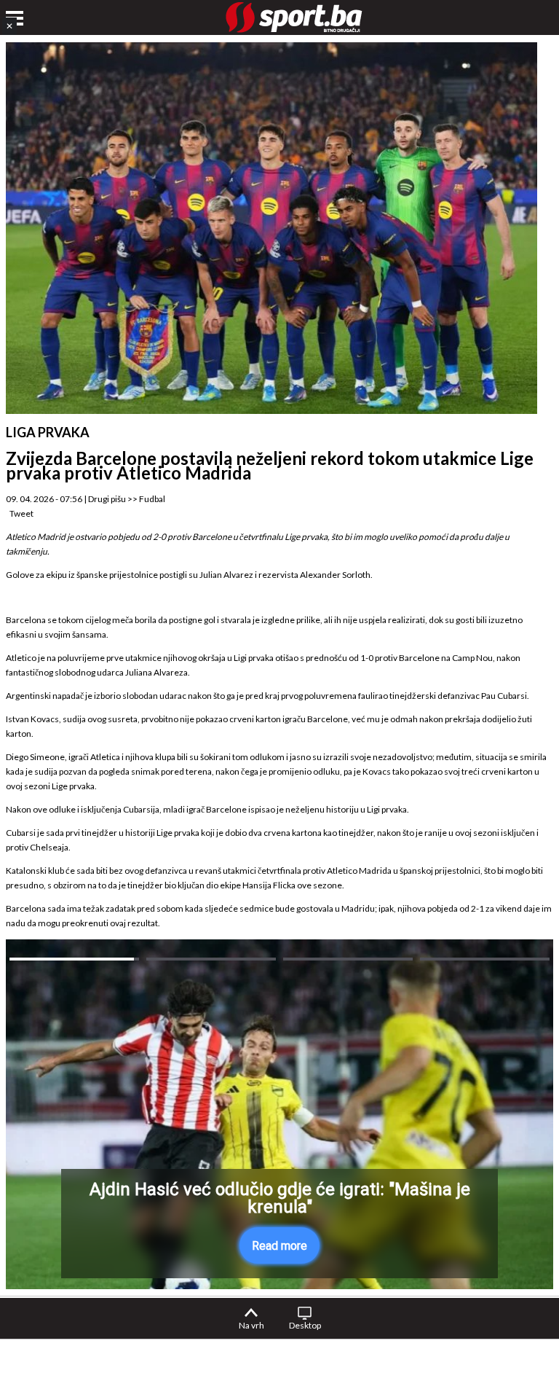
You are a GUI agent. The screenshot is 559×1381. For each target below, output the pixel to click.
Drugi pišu (107, 498)
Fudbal (152, 498)
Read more (279, 1246)
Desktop (305, 1325)
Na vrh (251, 1325)
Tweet (21, 513)
